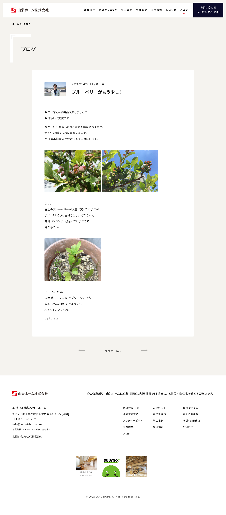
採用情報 (156, 9)
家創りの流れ (190, 414)
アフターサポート (133, 420)
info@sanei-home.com (28, 424)
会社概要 (141, 9)
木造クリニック (108, 9)
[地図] (65, 414)
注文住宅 (90, 9)
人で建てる (159, 407)
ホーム (15, 23)
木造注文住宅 (131, 407)
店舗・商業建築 (191, 420)
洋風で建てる (131, 414)
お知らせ (171, 9)
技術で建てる (190, 407)
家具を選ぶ (159, 414)
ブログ (184, 9)
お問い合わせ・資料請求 (27, 436)
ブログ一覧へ (113, 351)
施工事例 (126, 9)
